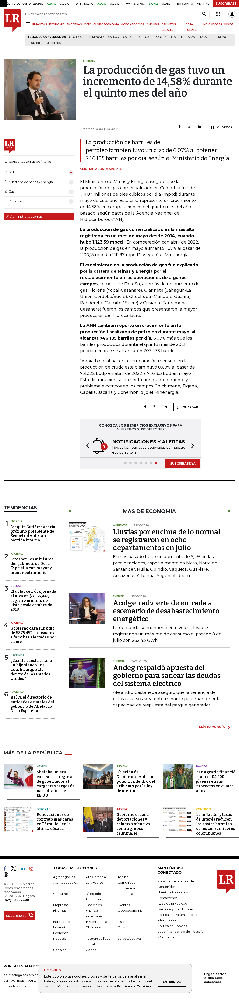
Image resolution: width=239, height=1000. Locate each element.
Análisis (123, 877)
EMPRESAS (74, 24)
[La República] (12, 27)
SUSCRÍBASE (226, 3)
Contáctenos (167, 898)
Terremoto (221, 37)
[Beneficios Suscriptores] (217, 14)
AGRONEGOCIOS (132, 24)
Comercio (203, 809)
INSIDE (228, 24)
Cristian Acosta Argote (101, 169)
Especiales (93, 905)
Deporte (43, 809)
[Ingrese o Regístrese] (231, 14)
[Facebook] (180, 127)
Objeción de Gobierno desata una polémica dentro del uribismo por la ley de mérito (136, 781)
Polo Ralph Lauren (169, 37)
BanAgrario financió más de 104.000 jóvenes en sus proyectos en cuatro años (215, 781)
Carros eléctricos (136, 37)
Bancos (202, 766)
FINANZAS (39, 24)
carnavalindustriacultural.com (26, 980)
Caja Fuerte (94, 882)
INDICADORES (212, 24)
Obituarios (93, 927)
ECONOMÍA (57, 24)
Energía (16, 521)
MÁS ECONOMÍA (212, 727)
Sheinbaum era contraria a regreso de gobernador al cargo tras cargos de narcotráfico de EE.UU (56, 784)
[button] (86, 446)
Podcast (59, 938)
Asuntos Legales (65, 882)
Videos (90, 950)
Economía (125, 894)
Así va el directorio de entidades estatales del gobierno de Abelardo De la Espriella (32, 704)
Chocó (77, 37)
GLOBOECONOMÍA (106, 24)
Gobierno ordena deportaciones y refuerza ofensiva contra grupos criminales (133, 823)
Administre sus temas (26, 216)
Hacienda (17, 553)
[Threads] (8, 875)
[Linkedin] (199, 127)
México (42, 766)
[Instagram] (33, 869)
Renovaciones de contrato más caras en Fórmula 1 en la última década (55, 821)
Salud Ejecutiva (129, 938)
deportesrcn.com (17, 986)
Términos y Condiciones (175, 909)
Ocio (121, 927)
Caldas (113, 37)
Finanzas (59, 910)
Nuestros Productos (173, 892)
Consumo (60, 894)
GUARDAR (224, 127)
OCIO (87, 24)
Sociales (59, 950)
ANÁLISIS (153, 24)
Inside (122, 922)
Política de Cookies (134, 986)
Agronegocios (64, 877)
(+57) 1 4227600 (16, 900)
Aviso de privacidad (172, 903)
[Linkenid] (24, 869)
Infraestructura (96, 922)
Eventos (124, 905)
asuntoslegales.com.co (21, 975)
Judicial (122, 766)
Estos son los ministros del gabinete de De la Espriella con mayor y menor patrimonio (32, 566)
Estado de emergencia (45, 43)
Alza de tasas (198, 37)
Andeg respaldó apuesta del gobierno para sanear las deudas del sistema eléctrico (167, 675)
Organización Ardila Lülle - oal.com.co (215, 978)
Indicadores (62, 922)
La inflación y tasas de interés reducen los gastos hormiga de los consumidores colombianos (215, 823)
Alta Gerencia (95, 877)
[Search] (204, 14)
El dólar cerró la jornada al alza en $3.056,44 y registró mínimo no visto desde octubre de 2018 (33, 600)
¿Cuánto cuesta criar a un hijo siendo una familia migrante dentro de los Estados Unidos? (31, 669)
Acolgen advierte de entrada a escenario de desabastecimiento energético (166, 611)
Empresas (60, 905)
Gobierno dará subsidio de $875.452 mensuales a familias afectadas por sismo (33, 635)
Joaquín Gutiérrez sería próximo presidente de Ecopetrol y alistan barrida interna (33, 534)
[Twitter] (189, 127)
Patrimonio (95, 37)
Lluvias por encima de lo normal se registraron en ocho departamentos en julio (167, 540)
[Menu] (28, 24)
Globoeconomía (130, 910)
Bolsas (16, 586)
